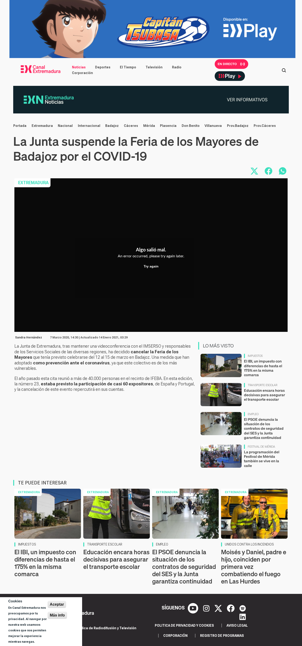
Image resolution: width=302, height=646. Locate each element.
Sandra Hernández (28, 337)
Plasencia (168, 126)
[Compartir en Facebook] (268, 171)
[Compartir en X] (254, 171)
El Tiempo (128, 67)
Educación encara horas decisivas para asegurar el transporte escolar (264, 394)
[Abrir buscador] (284, 70)
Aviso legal (237, 625)
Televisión (154, 67)
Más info (57, 615)
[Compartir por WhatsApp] (283, 171)
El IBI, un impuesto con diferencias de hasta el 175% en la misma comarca (263, 368)
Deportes (102, 67)
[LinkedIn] (242, 616)
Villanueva (213, 126)
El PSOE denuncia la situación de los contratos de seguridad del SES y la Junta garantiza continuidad (264, 428)
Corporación (82, 73)
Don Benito (191, 126)
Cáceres (131, 126)
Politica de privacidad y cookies (184, 625)
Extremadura (42, 126)
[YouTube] (193, 608)
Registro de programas (222, 636)
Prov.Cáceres (265, 126)
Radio (176, 67)
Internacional (89, 126)
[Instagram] (207, 608)
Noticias (79, 67)
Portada (19, 126)
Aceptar (57, 604)
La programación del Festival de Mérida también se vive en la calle (261, 459)
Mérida (149, 126)
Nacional (65, 126)
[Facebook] (231, 608)
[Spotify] (242, 608)
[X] (218, 608)
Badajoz (112, 126)
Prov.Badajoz (237, 126)
